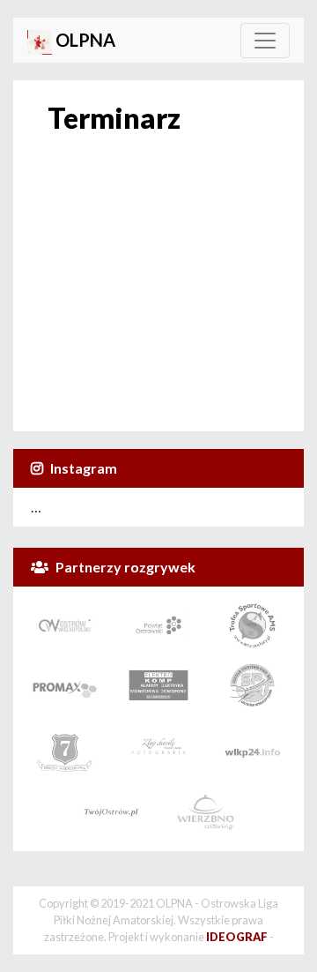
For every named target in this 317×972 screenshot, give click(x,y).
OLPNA (83, 39)
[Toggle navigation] (265, 40)
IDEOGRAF (237, 937)
